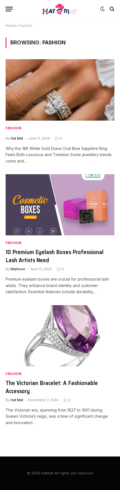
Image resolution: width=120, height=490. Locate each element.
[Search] (111, 9)
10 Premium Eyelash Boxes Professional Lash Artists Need (55, 256)
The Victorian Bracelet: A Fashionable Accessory (52, 387)
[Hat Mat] (59, 9)
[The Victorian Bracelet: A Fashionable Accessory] (60, 335)
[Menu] (9, 9)
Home (11, 25)
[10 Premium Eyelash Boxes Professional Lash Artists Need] (60, 204)
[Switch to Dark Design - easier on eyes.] (102, 8)
